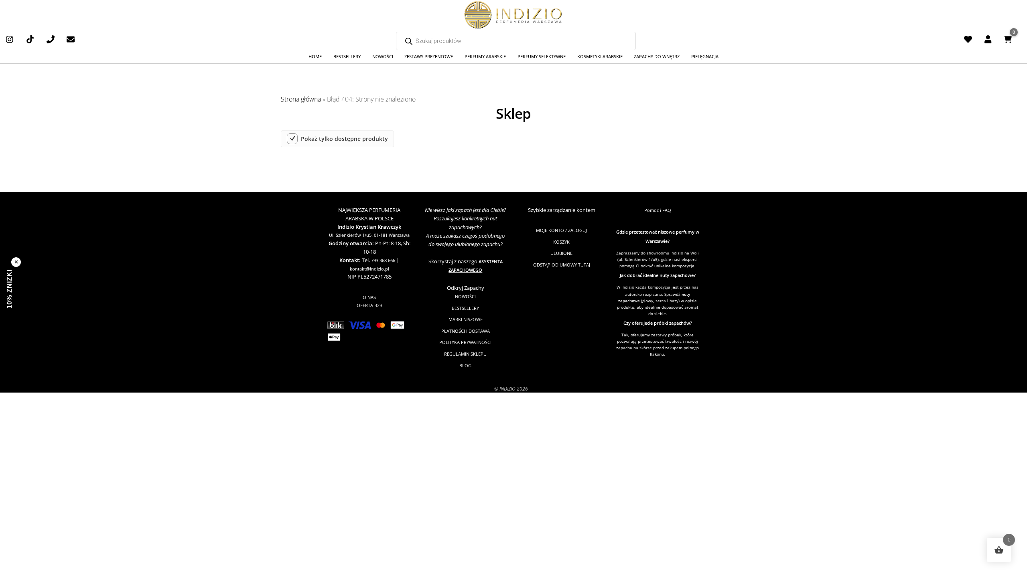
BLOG (465, 365)
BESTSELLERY (465, 308)
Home (315, 56)
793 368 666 (383, 260)
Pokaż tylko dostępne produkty (344, 139)
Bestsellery (347, 56)
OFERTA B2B (369, 305)
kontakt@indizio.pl (369, 269)
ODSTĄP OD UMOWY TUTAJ (561, 265)
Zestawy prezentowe (428, 56)
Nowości (382, 56)
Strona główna (301, 99)
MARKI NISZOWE (466, 319)
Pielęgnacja (704, 56)
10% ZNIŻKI (9, 289)
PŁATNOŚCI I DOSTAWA (465, 331)
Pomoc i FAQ (657, 210)
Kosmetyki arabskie (600, 56)
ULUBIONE (561, 253)
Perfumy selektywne (542, 56)
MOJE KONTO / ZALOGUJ (561, 230)
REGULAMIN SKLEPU (465, 354)
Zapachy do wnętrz (657, 56)
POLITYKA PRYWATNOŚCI (465, 342)
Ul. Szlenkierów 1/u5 (350, 235)
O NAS (369, 297)
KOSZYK (561, 242)
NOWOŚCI (465, 296)
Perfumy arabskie (485, 56)
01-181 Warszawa (392, 235)
